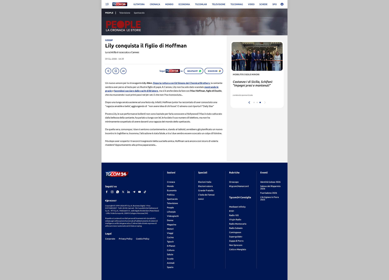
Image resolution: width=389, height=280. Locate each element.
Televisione (172, 203)
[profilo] (282, 4)
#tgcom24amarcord (239, 186)
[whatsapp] (117, 191)
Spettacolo (172, 199)
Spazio (170, 267)
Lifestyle (171, 212)
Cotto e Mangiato (237, 249)
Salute (170, 254)
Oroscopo (234, 182)
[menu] (107, 4)
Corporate (110, 239)
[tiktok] (144, 191)
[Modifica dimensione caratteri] (123, 71)
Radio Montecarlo (237, 224)
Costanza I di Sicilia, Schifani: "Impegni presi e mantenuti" (253, 83)
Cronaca (171, 182)
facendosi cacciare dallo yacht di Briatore (136, 90)
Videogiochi (173, 216)
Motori (170, 229)
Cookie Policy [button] (142, 239)
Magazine (171, 224)
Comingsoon (235, 232)
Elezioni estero (205, 186)
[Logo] (119, 4)
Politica (170, 195)
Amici (201, 199)
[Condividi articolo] (108, 71)
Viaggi (170, 233)
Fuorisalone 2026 (268, 193)
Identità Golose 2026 (270, 182)
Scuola (170, 258)
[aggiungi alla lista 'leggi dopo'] (115, 71)
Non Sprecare (235, 245)
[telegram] (134, 191)
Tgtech (170, 241)
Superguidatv (235, 236)
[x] (123, 191)
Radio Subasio (236, 228)
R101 (231, 211)
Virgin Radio (235, 219)
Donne (170, 220)
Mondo (170, 186)
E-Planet (171, 246)
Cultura (170, 250)
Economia (171, 190)
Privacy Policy (125, 239)
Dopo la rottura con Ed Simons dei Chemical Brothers (181, 82)
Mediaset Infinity (237, 207)
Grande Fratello (205, 190)
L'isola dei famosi (206, 195)
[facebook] (106, 191)
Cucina (170, 237)
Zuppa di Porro (236, 241)
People (170, 207)
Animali (170, 263)
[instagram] (112, 191)
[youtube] (139, 191)
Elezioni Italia (204, 182)
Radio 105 (234, 215)
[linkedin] (128, 191)
